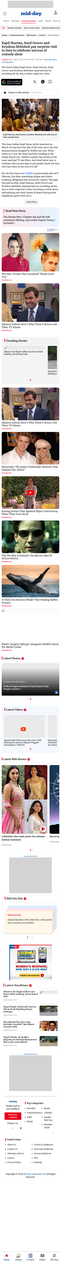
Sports (47, 1108)
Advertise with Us (15, 1153)
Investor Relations (42, 1153)
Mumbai (31, 1108)
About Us (11, 1144)
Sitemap (38, 1162)
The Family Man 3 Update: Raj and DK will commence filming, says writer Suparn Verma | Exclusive (29, 219)
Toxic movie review (32, 28)
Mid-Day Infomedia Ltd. (34, 1174)
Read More (32, 202)
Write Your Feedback (12, 1116)
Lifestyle (48, 1112)
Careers (10, 1158)
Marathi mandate (14, 28)
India (29, 1117)
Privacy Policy (14, 1162)
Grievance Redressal (43, 1149)
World (30, 1121)
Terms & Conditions (43, 1144)
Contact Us (12, 1149)
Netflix (29, 173)
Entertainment (34, 1112)
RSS (36, 1158)
